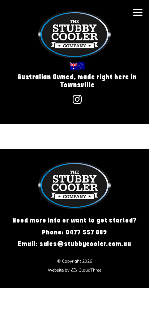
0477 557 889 (86, 232)
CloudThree (89, 269)
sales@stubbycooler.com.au (85, 243)
